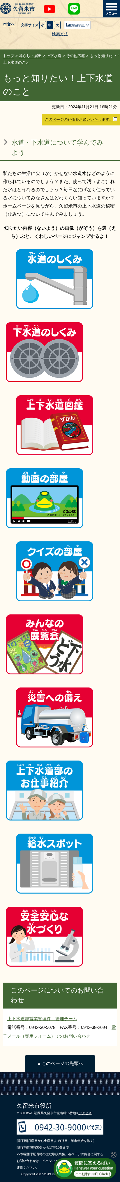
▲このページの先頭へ (60, 1063)
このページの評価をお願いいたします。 (79, 119)
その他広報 (75, 56)
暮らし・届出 (30, 56)
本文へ (9, 24)
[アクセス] (85, 1113)
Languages (75, 25)
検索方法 (60, 34)
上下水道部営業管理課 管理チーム (42, 1018)
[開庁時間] (24, 1147)
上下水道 (53, 56)
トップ (8, 56)
